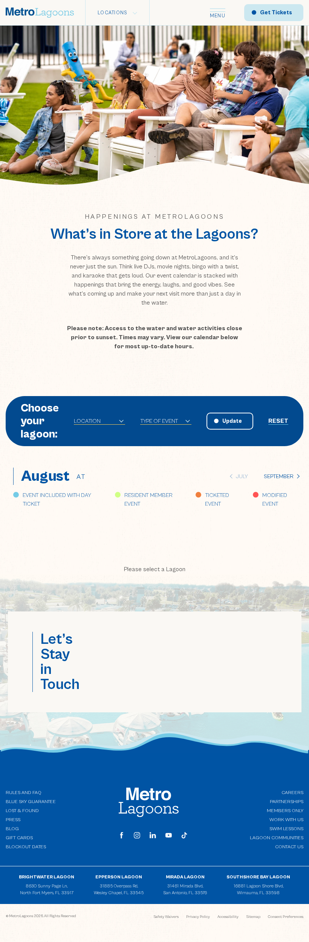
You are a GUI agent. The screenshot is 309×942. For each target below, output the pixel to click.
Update (232, 421)
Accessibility (228, 917)
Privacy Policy (198, 917)
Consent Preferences (285, 917)
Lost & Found (22, 811)
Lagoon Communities (276, 837)
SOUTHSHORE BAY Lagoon (258, 877)
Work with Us (286, 819)
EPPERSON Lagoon (118, 877)
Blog (12, 829)
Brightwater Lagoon (46, 877)
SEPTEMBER (279, 476)
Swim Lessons (286, 829)
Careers (292, 793)
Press (13, 820)
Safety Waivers (166, 917)
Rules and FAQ (23, 793)
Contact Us (289, 847)
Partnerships (286, 802)
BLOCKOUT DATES (26, 847)
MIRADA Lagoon (185, 877)
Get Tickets (276, 12)
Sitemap (253, 917)
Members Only (285, 811)
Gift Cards (19, 838)
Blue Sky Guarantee (31, 802)
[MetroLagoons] (149, 802)
